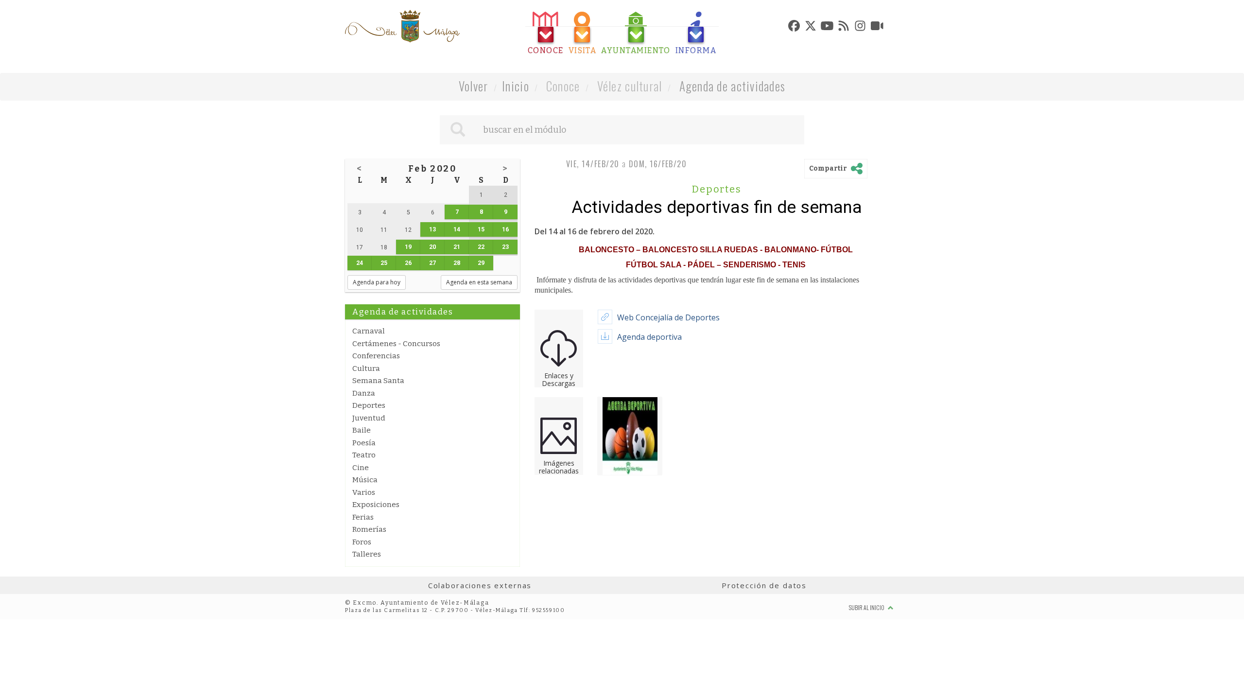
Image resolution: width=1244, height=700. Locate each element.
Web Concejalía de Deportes (668, 317)
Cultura (366, 368)
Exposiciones (375, 504)
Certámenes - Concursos (396, 343)
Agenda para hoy (376, 282)
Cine (360, 467)
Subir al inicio (867, 607)
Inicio (515, 86)
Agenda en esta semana (479, 282)
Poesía (364, 442)
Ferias (363, 517)
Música (365, 479)
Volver (473, 86)
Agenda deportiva (649, 337)
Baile (361, 430)
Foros (361, 542)
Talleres (366, 554)
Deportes (368, 405)
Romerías (369, 529)
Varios (363, 492)
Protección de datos (764, 585)
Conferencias (376, 355)
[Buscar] (458, 129)
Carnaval (368, 331)
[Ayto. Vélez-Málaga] (402, 26)
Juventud (368, 418)
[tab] (545, 33)
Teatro (364, 455)
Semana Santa (378, 380)
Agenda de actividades (732, 86)
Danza (363, 393)
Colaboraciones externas (480, 585)
